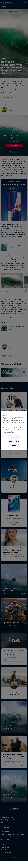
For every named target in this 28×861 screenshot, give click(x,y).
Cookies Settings (14, 436)
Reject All (14, 445)
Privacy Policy (8, 431)
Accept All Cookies (14, 441)
